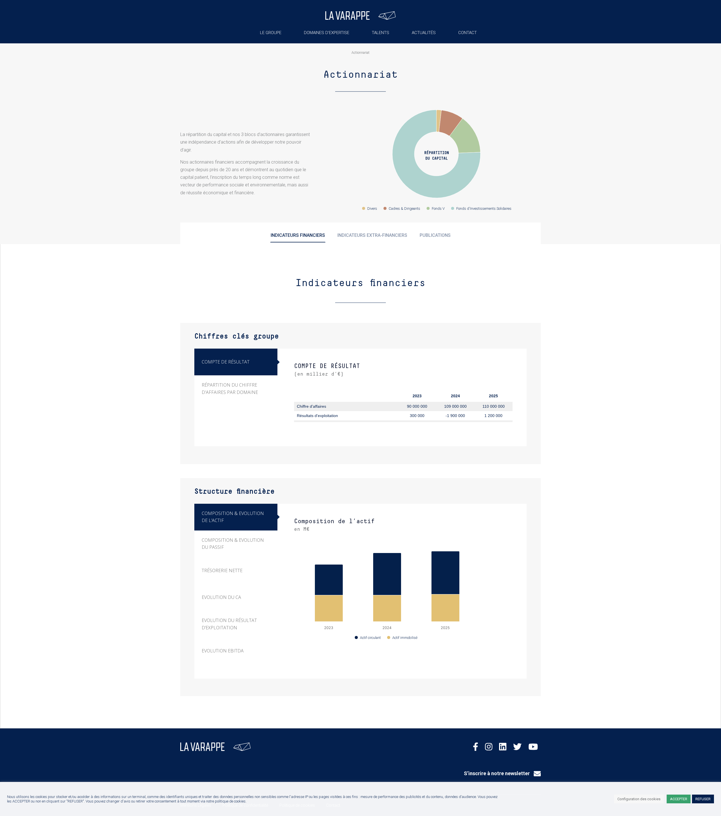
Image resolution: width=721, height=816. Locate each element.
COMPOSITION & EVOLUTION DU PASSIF (233, 543)
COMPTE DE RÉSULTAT (226, 362)
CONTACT (467, 32)
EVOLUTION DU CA (221, 597)
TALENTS (380, 32)
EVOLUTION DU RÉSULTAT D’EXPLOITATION (229, 624)
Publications (435, 235)
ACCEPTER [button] (678, 799)
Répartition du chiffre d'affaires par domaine (230, 388)
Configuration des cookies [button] (638, 799)
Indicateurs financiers (298, 235)
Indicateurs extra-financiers (372, 235)
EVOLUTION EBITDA (223, 651)
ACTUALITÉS (424, 32)
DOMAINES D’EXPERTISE (326, 32)
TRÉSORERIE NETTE (222, 570)
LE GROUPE (270, 32)
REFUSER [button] (703, 799)
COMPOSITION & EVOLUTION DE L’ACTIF (233, 517)
